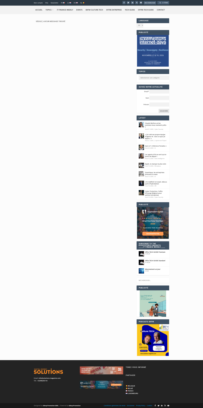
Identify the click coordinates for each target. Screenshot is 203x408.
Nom (147, 98)
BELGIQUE (131, 386)
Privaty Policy (140, 406)
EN (75, 3)
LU (68, 3)
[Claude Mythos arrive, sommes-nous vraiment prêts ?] (141, 124)
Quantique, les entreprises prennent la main (154, 173)
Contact (161, 10)
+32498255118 (42, 381)
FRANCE (130, 391)
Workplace (158, 166)
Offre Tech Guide (146, 10)
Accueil (38, 10)
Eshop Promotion (75, 406)
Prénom (146, 104)
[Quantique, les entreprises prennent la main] (141, 174)
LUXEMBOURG (133, 393)
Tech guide (130, 10)
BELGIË (130, 388)
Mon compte (38, 3)
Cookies (149, 406)
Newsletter (54, 3)
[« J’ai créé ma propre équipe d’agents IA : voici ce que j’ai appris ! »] (141, 136)
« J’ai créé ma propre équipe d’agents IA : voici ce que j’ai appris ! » (155, 136)
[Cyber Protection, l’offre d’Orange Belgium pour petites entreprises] (141, 192)
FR (62, 3)
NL (81, 3)
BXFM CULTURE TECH (94, 10)
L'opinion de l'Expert (160, 140)
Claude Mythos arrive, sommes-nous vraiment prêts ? (155, 125)
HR (155, 186)
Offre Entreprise (114, 10)
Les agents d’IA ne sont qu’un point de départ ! (155, 155)
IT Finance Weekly (65, 10)
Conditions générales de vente (114, 406)
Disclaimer (130, 406)
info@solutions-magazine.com (49, 378)
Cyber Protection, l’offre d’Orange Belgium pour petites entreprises (154, 193)
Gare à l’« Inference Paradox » (156, 146)
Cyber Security (159, 129)
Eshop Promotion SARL (50, 406)
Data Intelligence (160, 158)
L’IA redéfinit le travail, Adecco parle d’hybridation (156, 183)
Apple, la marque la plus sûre (155, 164)
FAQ (46, 3)
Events (79, 10)
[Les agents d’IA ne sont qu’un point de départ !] (141, 156)
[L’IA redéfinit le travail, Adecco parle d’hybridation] (141, 183)
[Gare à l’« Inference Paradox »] (141, 147)
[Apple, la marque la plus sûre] (141, 165)
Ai (155, 148)
